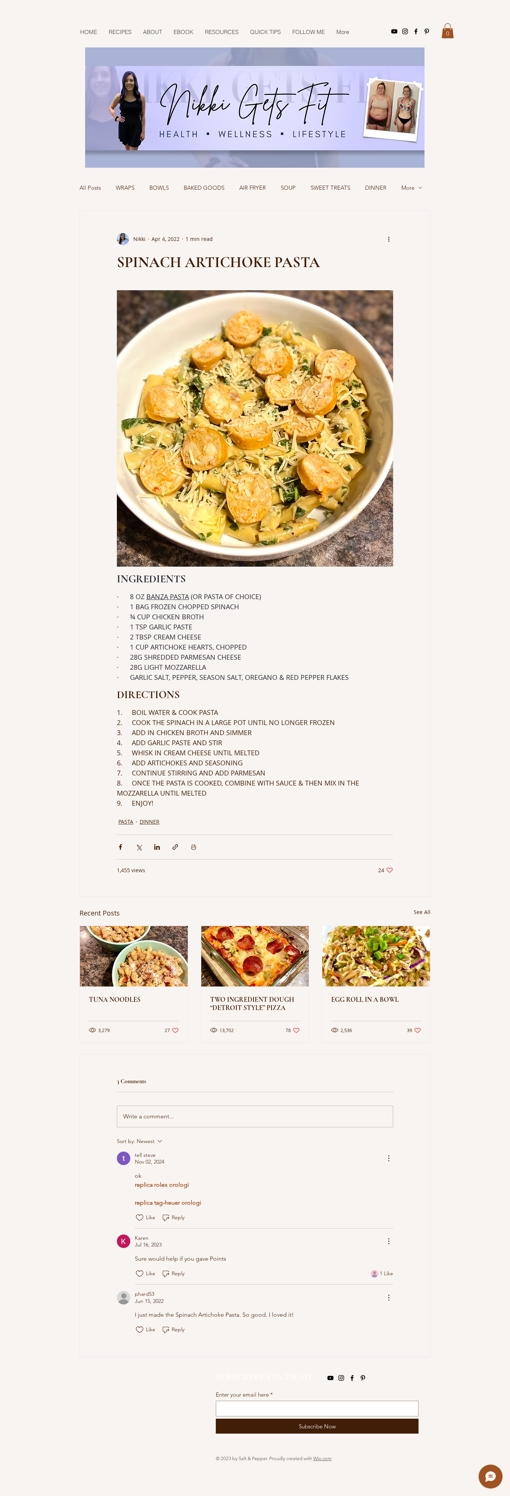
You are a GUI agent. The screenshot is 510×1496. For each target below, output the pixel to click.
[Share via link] (175, 847)
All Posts (90, 187)
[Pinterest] (426, 31)
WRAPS (125, 187)
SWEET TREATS (330, 187)
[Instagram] (405, 31)
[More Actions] (388, 1158)
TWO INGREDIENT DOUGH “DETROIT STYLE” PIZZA (252, 1003)
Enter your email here (242, 1394)
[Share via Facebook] (120, 847)
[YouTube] (394, 31)
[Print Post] (193, 847)
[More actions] (388, 239)
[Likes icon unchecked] (139, 1217)
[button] (447, 30)
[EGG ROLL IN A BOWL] (376, 956)
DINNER (375, 187)
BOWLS (159, 187)
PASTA (125, 821)
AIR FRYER (252, 187)
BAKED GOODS (204, 187)
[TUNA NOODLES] (134, 956)
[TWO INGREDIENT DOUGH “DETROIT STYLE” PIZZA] (255, 956)
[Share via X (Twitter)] (138, 847)
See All (422, 912)
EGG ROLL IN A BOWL (365, 999)
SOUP (288, 187)
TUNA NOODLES (114, 999)
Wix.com (322, 1458)
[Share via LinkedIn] (157, 847)
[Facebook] (416, 31)
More (407, 187)
